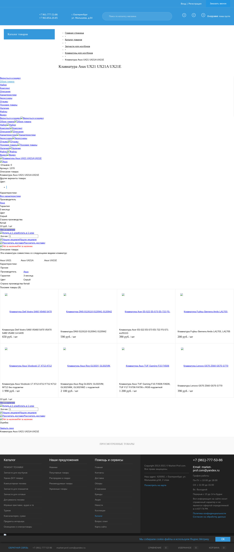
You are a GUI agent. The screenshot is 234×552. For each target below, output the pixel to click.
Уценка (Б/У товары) (13, 478)
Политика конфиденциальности (209, 513)
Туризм (7, 510)
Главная (99, 467)
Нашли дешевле (28, 239)
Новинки (53, 467)
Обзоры (98, 483)
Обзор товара (7, 121)
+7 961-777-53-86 (48, 14)
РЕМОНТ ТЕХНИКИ (13, 467)
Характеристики (8, 135)
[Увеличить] (21, 158)
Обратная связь (18, 547)
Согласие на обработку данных (209, 516)
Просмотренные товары (117, 444)
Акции (98, 500)
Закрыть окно (7, 428)
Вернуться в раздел (10, 118)
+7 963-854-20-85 (48, 18)
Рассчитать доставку (34, 243)
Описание (5, 131)
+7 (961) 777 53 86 (42, 547)
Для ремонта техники (14, 500)
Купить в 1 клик (26, 233)
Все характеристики (10, 196)
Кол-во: (5, 236)
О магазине (100, 489)
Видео (3, 155)
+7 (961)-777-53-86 (208, 460)
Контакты (99, 473)
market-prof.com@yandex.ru (206, 468)
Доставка (99, 478)
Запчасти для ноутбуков (15, 473)
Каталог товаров (18, 34)
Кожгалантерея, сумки (14, 516)
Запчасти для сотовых (15, 494)
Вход (183, 3)
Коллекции (100, 510)
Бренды (98, 494)
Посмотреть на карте (155, 485)
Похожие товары (8, 145)
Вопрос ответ (101, 521)
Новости (99, 505)
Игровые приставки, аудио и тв (19, 505)
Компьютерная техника (15, 483)
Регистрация (195, 3)
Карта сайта (100, 527)
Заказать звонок (218, 3)
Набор (3, 125)
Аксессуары (6, 138)
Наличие (4, 148)
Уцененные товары (58, 489)
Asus (2, 202)
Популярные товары (59, 473)
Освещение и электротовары (18, 527)
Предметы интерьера (14, 521)
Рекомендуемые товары (60, 483)
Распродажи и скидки (59, 478)
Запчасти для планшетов (16, 489)
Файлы (3, 151)
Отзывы (4, 141)
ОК (223, 539)
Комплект (5, 128)
